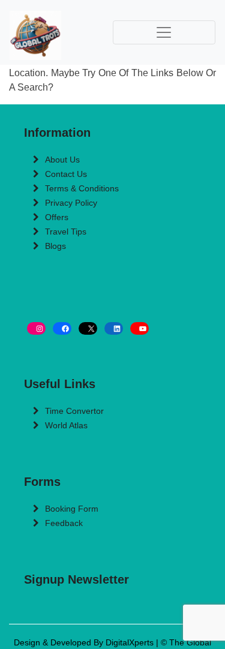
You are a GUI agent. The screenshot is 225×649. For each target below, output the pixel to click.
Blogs (55, 246)
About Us (62, 159)
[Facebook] (62, 328)
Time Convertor (74, 411)
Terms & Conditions (82, 188)
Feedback (64, 523)
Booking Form (71, 508)
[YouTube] (139, 328)
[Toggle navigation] (164, 32)
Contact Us (66, 174)
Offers (56, 217)
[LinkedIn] (113, 328)
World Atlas (66, 425)
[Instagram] (36, 328)
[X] (88, 328)
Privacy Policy (71, 203)
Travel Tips (65, 231)
